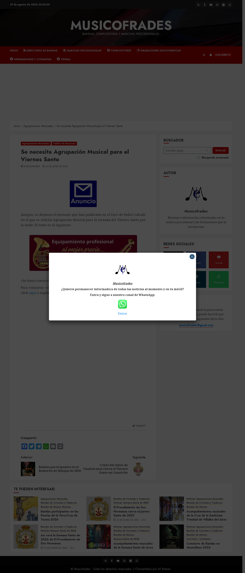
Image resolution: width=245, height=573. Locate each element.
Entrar (122, 313)
